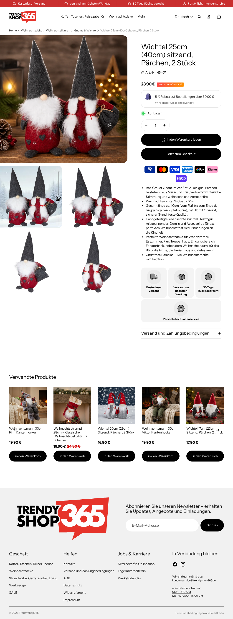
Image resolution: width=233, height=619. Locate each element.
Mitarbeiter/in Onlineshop (136, 564)
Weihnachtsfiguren (58, 30)
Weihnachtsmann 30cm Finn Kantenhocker (26, 430)
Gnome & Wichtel (85, 30)
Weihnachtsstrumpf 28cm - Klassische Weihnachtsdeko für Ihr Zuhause (70, 434)
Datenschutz (72, 585)
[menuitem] (141, 16)
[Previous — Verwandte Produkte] (15, 430)
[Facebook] (175, 564)
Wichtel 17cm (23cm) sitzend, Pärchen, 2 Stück (204, 430)
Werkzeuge (17, 585)
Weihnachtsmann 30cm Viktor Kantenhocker (159, 430)
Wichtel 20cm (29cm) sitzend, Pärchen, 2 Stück (116, 430)
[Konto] (209, 17)
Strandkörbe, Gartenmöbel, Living (33, 578)
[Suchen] (199, 17)
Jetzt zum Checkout (181, 154)
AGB (66, 578)
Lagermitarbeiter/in (132, 571)
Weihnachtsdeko (31, 30)
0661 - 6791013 (181, 591)
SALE (13, 593)
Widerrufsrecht (74, 593)
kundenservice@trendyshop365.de (194, 580)
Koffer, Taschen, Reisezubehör (31, 564)
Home (13, 30)
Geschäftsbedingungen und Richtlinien (199, 613)
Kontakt (69, 564)
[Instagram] (183, 564)
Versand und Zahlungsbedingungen (175, 333)
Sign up (212, 525)
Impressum (71, 600)
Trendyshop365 (29, 612)
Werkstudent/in (129, 578)
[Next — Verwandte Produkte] (217, 430)
